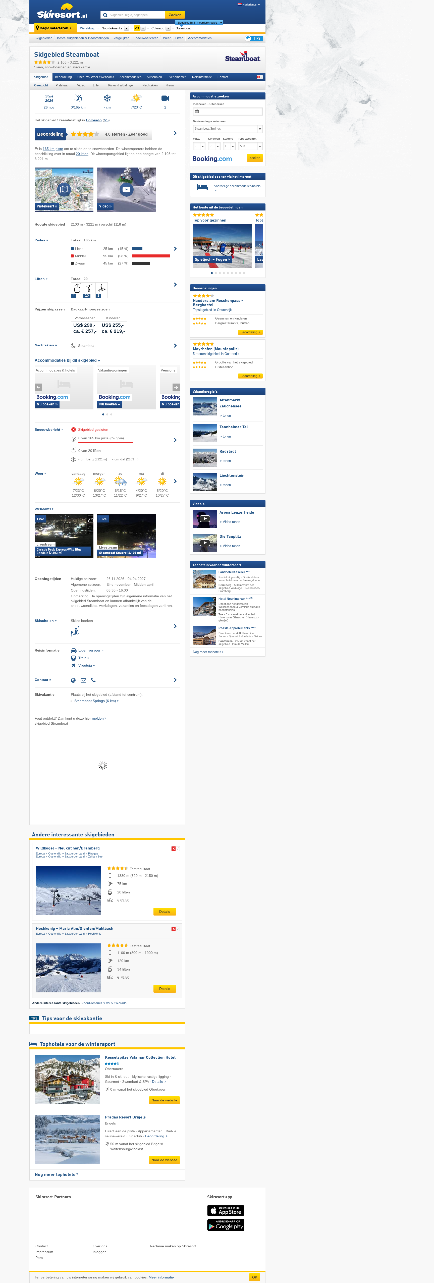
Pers (39, 1258)
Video (81, 85)
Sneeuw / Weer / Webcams (95, 77)
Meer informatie (161, 1277)
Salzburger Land (75, 853)
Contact (223, 77)
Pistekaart (62, 85)
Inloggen (99, 1252)
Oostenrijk (54, 853)
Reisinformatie (202, 77)
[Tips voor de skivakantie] (253, 38)
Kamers (228, 138)
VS (106, 120)
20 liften (82, 154)
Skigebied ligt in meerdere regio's (198, 22)
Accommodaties (200, 38)
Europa (40, 853)
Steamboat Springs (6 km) (95, 701)
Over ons (100, 1246)
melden (98, 718)
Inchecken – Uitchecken (208, 103)
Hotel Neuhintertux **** (236, 598)
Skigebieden (43, 38)
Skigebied (41, 77)
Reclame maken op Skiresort (173, 1246)
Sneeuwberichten (145, 38)
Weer (167, 38)
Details (164, 912)
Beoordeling (63, 77)
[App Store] (225, 1216)
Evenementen (177, 77)
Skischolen (154, 77)
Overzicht (41, 85)
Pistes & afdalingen (121, 85)
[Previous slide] (38, 387)
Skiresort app (219, 1197)
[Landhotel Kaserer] (204, 579)
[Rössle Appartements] (204, 635)
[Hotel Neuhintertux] (204, 606)
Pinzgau (93, 853)
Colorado (120, 1003)
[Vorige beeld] (196, 244)
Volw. (196, 138)
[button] (212, 159)
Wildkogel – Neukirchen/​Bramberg (68, 848)
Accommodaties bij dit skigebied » (67, 360)
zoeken (255, 158)
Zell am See (95, 856)
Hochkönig (94, 933)
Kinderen (214, 138)
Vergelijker (121, 38)
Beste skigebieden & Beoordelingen (83, 38)
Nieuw (170, 85)
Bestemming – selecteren (209, 121)
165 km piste (53, 149)
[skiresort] (62, 12)
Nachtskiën (150, 85)
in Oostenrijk (222, 310)
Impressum (44, 1252)
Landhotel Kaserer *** (234, 572)
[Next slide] (176, 387)
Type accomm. (247, 138)
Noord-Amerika (91, 1003)
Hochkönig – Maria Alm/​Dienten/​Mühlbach (74, 929)
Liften (179, 38)
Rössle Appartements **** (237, 628)
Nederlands (250, 4)
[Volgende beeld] (259, 244)
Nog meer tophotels (55, 1174)
